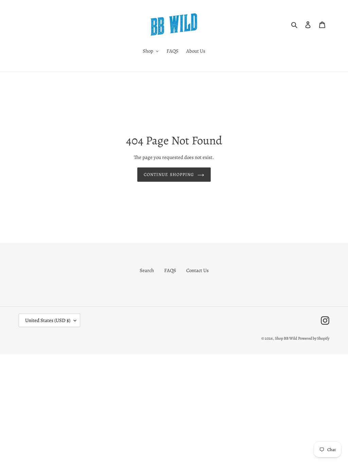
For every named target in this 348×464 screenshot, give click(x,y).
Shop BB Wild (286, 338)
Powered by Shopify (313, 338)
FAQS (170, 270)
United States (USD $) (47, 320)
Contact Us (197, 270)
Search (147, 270)
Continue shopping (169, 174)
